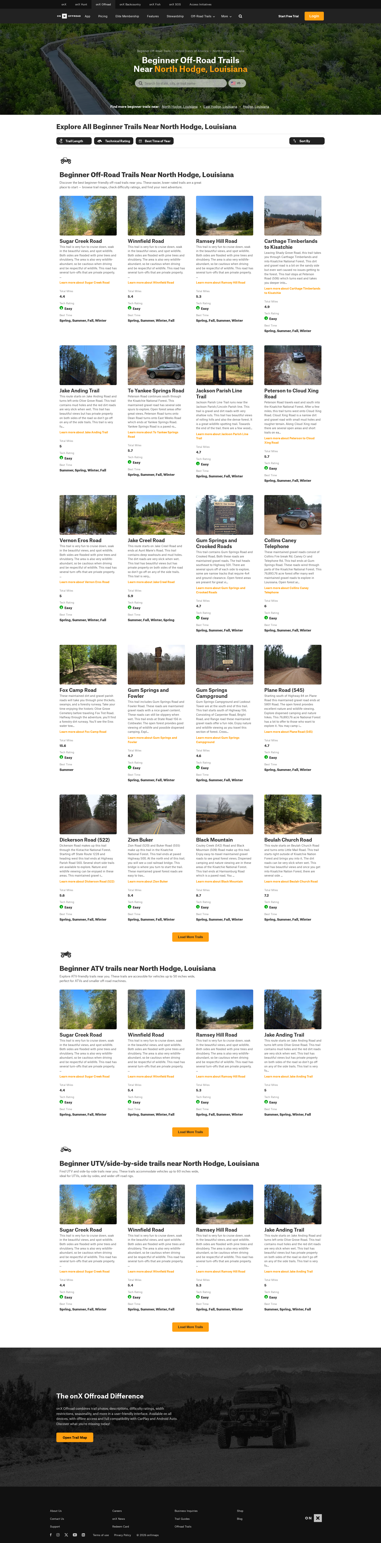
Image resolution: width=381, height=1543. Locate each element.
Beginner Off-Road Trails (153, 51)
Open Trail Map (75, 1437)
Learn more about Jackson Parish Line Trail (224, 414)
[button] (74, 141)
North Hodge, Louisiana (180, 106)
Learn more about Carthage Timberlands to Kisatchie (293, 265)
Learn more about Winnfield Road (156, 265)
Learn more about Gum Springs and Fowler (156, 714)
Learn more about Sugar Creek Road (88, 265)
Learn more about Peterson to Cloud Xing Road (293, 414)
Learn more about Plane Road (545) (293, 714)
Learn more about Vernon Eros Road (88, 564)
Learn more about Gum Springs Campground (224, 714)
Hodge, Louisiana (256, 106)
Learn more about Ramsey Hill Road (224, 265)
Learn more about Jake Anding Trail (88, 414)
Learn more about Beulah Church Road (293, 858)
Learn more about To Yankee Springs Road (156, 414)
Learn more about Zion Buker (156, 858)
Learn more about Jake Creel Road (156, 564)
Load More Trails (190, 937)
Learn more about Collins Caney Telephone (293, 564)
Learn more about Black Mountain (224, 858)
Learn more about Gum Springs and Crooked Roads (224, 564)
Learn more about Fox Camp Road (88, 714)
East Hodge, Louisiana (220, 106)
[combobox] (184, 83)
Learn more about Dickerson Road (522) (88, 858)
